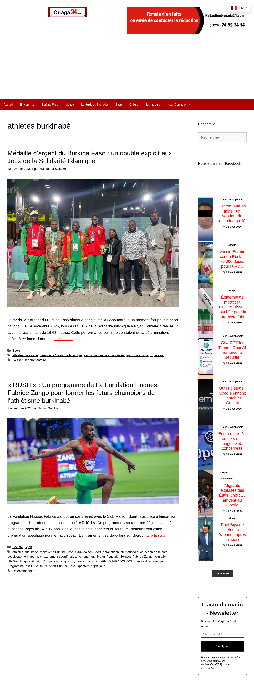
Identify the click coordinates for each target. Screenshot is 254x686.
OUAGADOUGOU (121, 561)
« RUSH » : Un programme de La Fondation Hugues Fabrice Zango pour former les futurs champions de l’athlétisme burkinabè (82, 392)
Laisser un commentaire (29, 360)
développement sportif (22, 556)
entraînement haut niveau (87, 556)
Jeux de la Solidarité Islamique (61, 355)
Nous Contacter (177, 104)
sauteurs (41, 566)
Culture (133, 104)
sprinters (83, 566)
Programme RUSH (20, 566)
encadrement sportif (54, 556)
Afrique (232, 245)
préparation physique (149, 561)
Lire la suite (63, 339)
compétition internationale (120, 552)
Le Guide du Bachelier (94, 104)
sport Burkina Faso (62, 566)
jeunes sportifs (64, 561)
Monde (69, 104)
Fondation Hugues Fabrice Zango (129, 556)
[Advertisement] (127, 71)
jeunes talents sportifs (91, 561)
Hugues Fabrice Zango (36, 561)
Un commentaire (23, 571)
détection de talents (153, 552)
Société (17, 547)
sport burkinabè (137, 355)
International (226, 478)
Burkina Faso (50, 104)
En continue (27, 104)
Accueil (8, 104)
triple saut (157, 355)
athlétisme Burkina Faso (56, 552)
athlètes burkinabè (25, 355)
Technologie (153, 104)
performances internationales (104, 355)
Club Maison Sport (88, 552)
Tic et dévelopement (232, 199)
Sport (118, 104)
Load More (222, 573)
